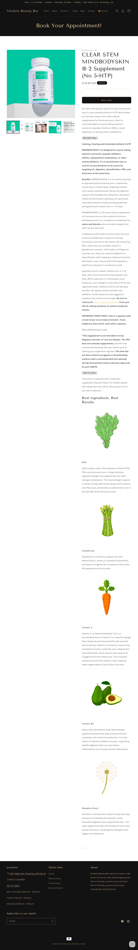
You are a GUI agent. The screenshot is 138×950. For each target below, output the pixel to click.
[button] (65, 11)
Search (52, 873)
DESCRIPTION (89, 138)
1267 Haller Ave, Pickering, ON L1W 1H (28, 873)
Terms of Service (56, 888)
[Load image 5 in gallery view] (69, 127)
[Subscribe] (52, 921)
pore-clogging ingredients (106, 302)
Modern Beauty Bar (64, 944)
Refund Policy (55, 878)
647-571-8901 (13, 885)
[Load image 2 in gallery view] (27, 127)
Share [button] (87, 848)
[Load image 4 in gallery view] (55, 127)
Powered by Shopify (79, 944)
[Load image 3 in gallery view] (41, 127)
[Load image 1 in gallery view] (13, 127)
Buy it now (106, 100)
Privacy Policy (54, 883)
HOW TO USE (88, 373)
